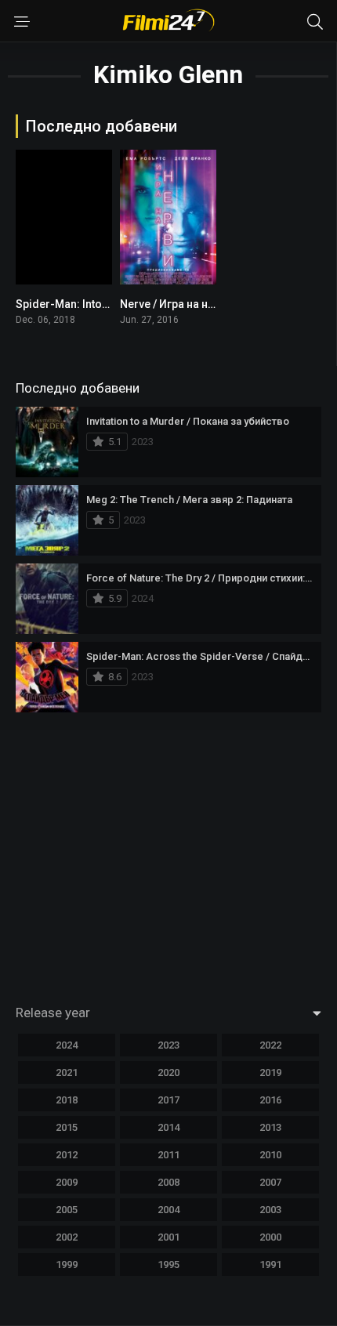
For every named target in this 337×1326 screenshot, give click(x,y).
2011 (168, 1155)
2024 (67, 1045)
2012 (67, 1155)
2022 (270, 1045)
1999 (67, 1264)
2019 (270, 1072)
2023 (168, 1045)
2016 (270, 1100)
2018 (67, 1100)
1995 (168, 1264)
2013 (270, 1127)
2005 (67, 1210)
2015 (67, 1127)
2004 (168, 1210)
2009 (67, 1182)
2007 (270, 1182)
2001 (168, 1237)
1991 (270, 1264)
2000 (270, 1237)
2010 (270, 1155)
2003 (270, 1210)
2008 (168, 1182)
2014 (168, 1127)
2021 (67, 1072)
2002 (67, 1237)
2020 (168, 1072)
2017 (168, 1100)
